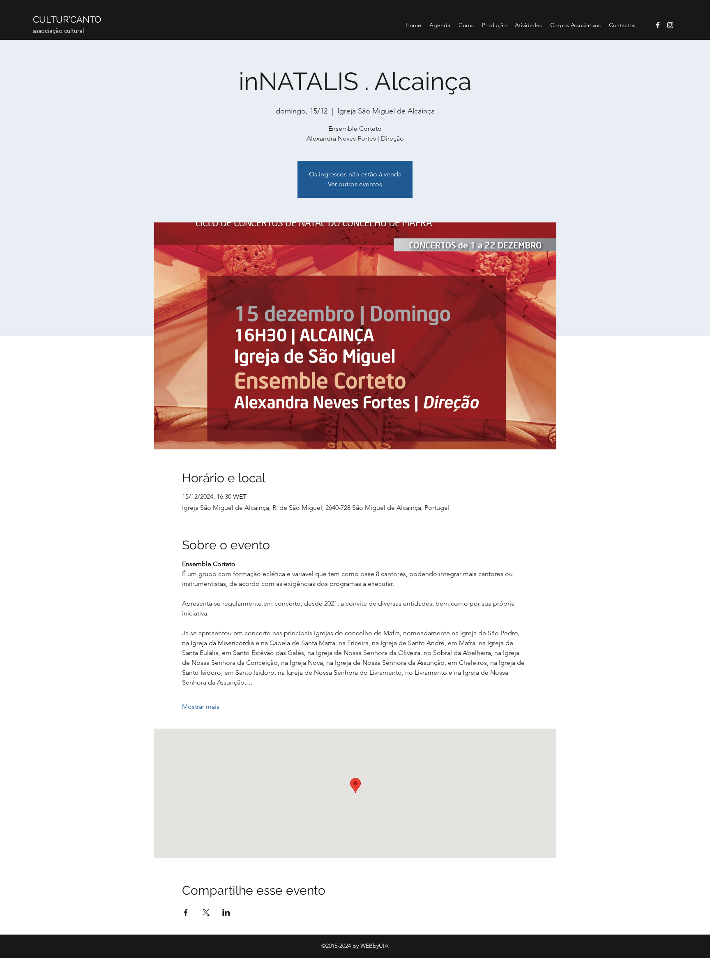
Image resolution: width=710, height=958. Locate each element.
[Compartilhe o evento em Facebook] (186, 912)
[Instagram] (670, 25)
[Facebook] (658, 25)
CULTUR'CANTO (67, 19)
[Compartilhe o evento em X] (206, 912)
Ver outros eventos (355, 184)
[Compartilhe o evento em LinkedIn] (226, 912)
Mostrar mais (200, 706)
